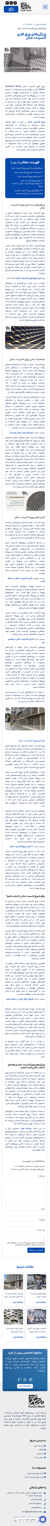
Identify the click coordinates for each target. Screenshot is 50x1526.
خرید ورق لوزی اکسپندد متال (28, 278)
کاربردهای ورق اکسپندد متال (30, 176)
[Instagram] (15, 3)
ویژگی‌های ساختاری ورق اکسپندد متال (27, 168)
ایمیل (42, 1220)
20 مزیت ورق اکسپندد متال (22, 846)
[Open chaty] (42, 1519)
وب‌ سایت (41, 1230)
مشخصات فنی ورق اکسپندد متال (28, 172)
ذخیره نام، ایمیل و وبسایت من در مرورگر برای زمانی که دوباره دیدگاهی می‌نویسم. (26, 1244)
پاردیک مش (26, 1128)
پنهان (15, 162)
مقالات (29, 24)
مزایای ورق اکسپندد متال (32, 180)
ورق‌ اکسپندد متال (36, 122)
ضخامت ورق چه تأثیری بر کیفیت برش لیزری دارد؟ (37, 1331)
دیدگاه (41, 1176)
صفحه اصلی (41, 24)
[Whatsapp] (11, 3)
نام (43, 1209)
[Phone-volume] (7, 3)
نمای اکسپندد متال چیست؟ (21, 432)
